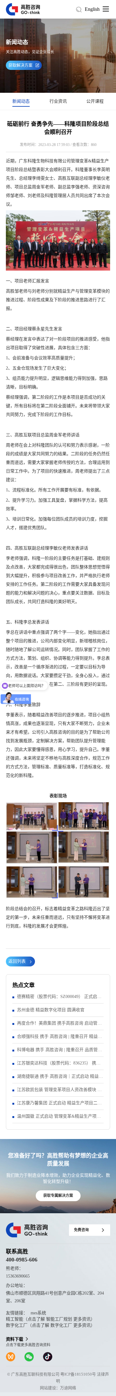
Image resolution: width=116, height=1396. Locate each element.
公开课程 (95, 101)
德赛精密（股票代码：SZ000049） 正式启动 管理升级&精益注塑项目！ (59, 998)
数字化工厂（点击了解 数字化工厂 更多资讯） (50, 1325)
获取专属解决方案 (58, 1195)
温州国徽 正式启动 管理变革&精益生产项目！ (57, 1118)
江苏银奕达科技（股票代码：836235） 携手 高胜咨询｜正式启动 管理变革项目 (59, 1065)
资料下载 (14, 1339)
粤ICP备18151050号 (78, 1374)
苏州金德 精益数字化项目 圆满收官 (50, 1010)
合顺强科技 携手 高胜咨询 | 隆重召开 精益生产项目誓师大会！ (59, 1038)
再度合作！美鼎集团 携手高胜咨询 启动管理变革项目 (59, 1025)
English (92, 9)
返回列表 (17, 961)
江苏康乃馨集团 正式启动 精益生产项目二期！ (57, 1105)
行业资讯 (58, 101)
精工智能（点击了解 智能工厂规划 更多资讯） (50, 1319)
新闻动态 (21, 101)
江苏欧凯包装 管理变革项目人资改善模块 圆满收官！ (59, 1091)
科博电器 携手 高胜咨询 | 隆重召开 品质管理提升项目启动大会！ (59, 1051)
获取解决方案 (20, 65)
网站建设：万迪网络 (58, 1387)
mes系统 (38, 1313)
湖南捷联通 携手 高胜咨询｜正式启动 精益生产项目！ (60, 1078)
